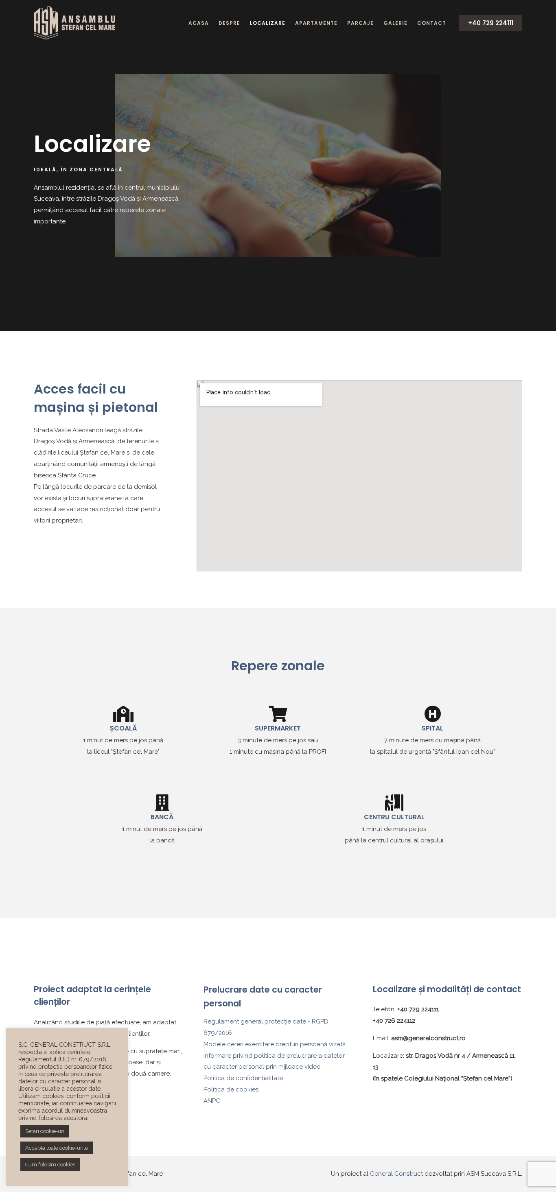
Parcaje (360, 23)
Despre (229, 23)
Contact (431, 23)
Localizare (267, 23)
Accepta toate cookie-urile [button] (56, 1148)
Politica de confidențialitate (243, 1078)
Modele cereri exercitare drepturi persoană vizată (275, 1044)
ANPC (212, 1101)
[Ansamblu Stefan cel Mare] (74, 22)
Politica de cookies (231, 1089)
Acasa (198, 23)
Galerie (395, 23)
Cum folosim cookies (50, 1164)
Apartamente (316, 23)
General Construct (397, 1173)
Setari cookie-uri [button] (44, 1131)
